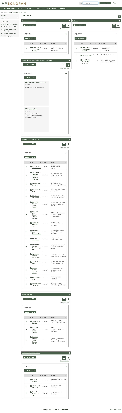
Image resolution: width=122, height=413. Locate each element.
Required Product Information (36, 284)
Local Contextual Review (36, 262)
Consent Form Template (36, 322)
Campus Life (37, 8)
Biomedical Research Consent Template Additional (35, 215)
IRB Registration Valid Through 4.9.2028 (36, 49)
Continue (105, 3)
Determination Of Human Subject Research (87, 49)
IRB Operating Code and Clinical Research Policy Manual (37, 60)
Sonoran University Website (9, 33)
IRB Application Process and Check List (86, 61)
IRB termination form (36, 278)
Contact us (64, 410)
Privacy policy (46, 410)
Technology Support (7, 36)
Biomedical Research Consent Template (35, 204)
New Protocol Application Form (36, 167)
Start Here (75, 21)
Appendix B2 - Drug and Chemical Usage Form (36, 247)
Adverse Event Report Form (36, 386)
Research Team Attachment (36, 184)
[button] (29, 25)
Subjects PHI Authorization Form (35, 224)
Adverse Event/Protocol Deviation (31, 353)
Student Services (24, 8)
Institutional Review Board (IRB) (30, 139)
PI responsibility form (36, 190)
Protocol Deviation (34, 380)
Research (55, 8)
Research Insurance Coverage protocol (34, 270)
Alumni (63, 8)
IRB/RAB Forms (22, 12)
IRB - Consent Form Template (36, 196)
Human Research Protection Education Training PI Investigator (36, 176)
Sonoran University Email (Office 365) (9, 30)
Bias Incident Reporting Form (10, 24)
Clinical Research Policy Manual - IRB (36, 82)
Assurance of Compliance (29, 21)
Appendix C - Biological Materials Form (36, 255)
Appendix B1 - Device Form (35, 239)
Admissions (11, 8)
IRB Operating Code (31, 109)
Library (47, 8)
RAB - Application (86, 55)
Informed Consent (27, 294)
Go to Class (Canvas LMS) (9, 27)
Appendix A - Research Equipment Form (36, 232)
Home (3, 8)
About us (56, 410)
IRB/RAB (16, 12)
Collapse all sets (64, 29)
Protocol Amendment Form (35, 393)
